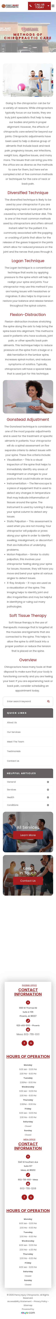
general (11, 781)
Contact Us (13, 760)
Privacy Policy (40, 1301)
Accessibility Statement (19, 1301)
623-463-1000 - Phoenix (28, 1025)
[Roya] (28, 1313)
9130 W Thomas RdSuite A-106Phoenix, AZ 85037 (28, 1012)
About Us (12, 722)
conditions (12, 805)
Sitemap (28, 1305)
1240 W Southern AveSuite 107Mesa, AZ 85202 (28, 1166)
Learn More (28, 835)
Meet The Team (15, 741)
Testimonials (14, 751)
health (10, 797)
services (11, 789)
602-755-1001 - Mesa (28, 1179)
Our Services (14, 732)
